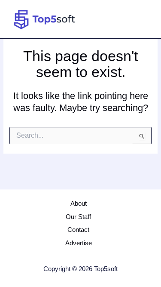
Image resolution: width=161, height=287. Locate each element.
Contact (78, 229)
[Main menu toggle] (142, 19)
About (78, 203)
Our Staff (78, 216)
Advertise (78, 243)
